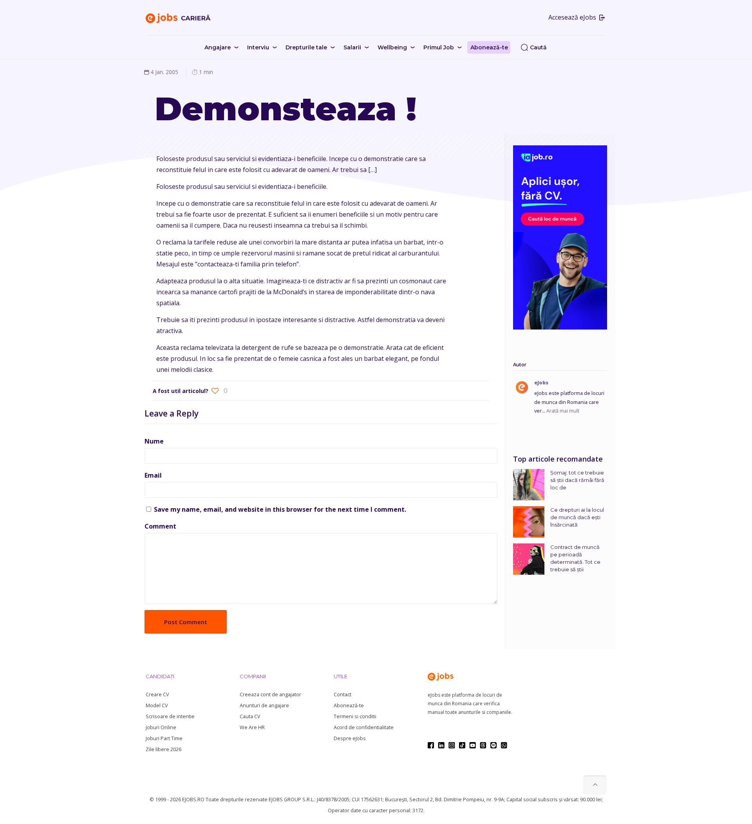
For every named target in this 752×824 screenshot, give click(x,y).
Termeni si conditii (355, 716)
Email (153, 475)
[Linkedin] (441, 745)
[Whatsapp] (504, 745)
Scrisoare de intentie (170, 716)
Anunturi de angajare (264, 705)
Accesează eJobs (573, 17)
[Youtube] (472, 745)
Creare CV (157, 694)
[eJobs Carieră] (178, 17)
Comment (160, 526)
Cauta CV (250, 716)
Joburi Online (161, 727)
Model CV (157, 705)
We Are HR (252, 727)
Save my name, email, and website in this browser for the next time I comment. (280, 509)
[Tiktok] (462, 745)
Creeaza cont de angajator (270, 694)
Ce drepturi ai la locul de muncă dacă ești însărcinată (577, 517)
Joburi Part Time (164, 738)
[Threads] (483, 745)
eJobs (541, 382)
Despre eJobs (350, 738)
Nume (154, 441)
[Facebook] (431, 745)
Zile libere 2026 (163, 749)
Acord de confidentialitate (364, 727)
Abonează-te (349, 705)
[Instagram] (451, 745)
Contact (342, 694)
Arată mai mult (562, 410)
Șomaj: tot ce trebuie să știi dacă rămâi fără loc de (577, 480)
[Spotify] (493, 745)
